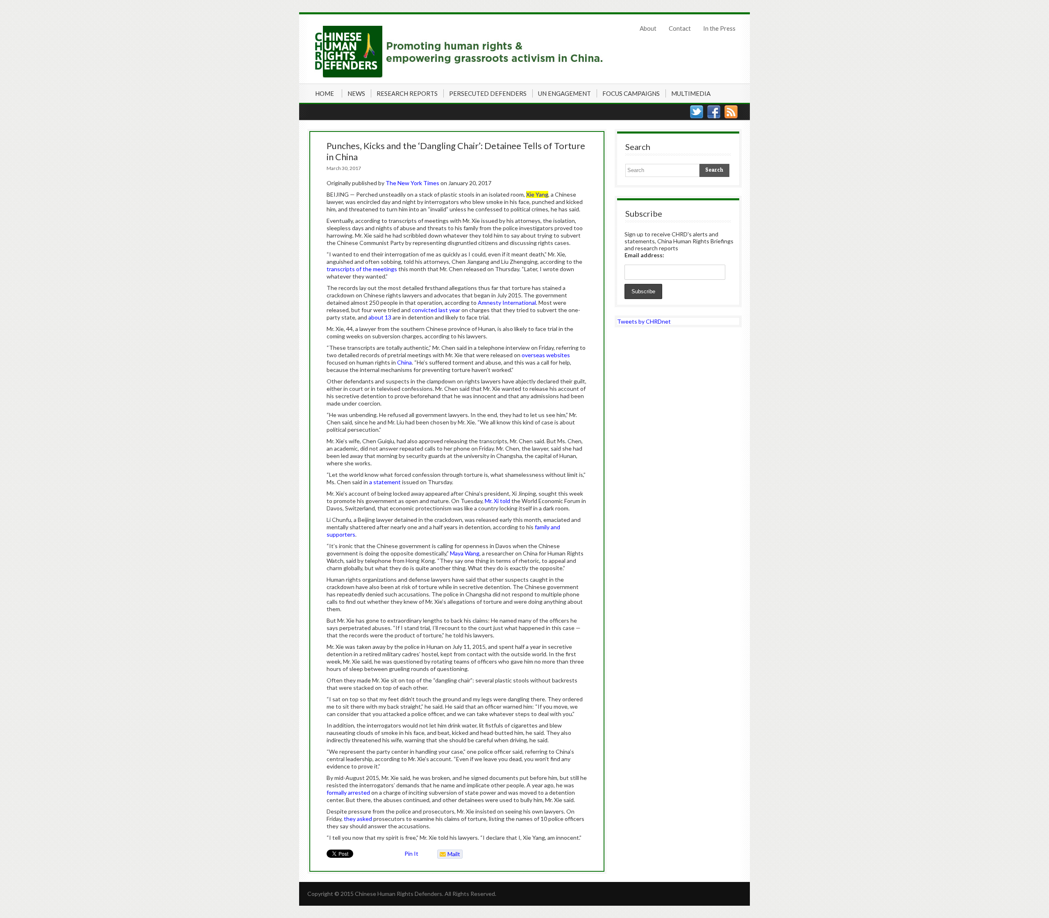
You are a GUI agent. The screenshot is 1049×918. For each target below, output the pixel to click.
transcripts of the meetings (362, 268)
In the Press (719, 28)
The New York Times (412, 182)
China (404, 362)
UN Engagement (564, 93)
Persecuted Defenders (488, 93)
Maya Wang (464, 553)
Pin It (411, 853)
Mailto (449, 854)
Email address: (644, 255)
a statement (385, 481)
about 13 (379, 317)
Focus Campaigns (631, 93)
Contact (680, 28)
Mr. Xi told (497, 500)
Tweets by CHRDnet (644, 321)
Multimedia (691, 93)
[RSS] (731, 111)
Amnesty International (507, 302)
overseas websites (546, 354)
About (648, 28)
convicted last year (436, 309)
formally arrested (348, 792)
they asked (358, 818)
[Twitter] (696, 111)
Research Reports (407, 93)
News (356, 93)
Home (324, 93)
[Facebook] (713, 111)
